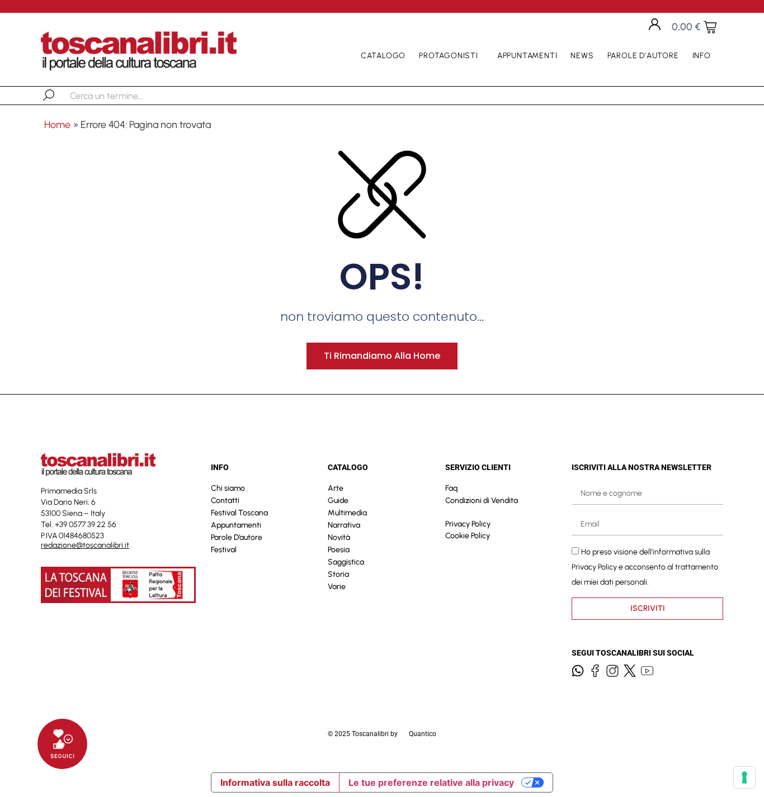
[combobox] (128, 96)
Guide (338, 500)
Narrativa (344, 525)
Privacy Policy (468, 524)
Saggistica (346, 562)
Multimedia (347, 513)
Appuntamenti (527, 55)
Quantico (422, 734)
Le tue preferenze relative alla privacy (431, 782)
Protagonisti (448, 55)
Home (57, 124)
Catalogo (383, 55)
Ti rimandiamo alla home (382, 355)
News (581, 55)
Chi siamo (228, 488)
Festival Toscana (239, 513)
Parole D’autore (643, 55)
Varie (337, 586)
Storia (338, 574)
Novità (339, 537)
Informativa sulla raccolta (275, 782)
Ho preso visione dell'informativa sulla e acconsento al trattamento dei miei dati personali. (645, 567)
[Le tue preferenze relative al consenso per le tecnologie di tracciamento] (744, 777)
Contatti (225, 500)
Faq (451, 488)
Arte (335, 488)
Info (701, 55)
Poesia (339, 549)
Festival (224, 549)
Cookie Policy (467, 535)
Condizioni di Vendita (481, 500)
